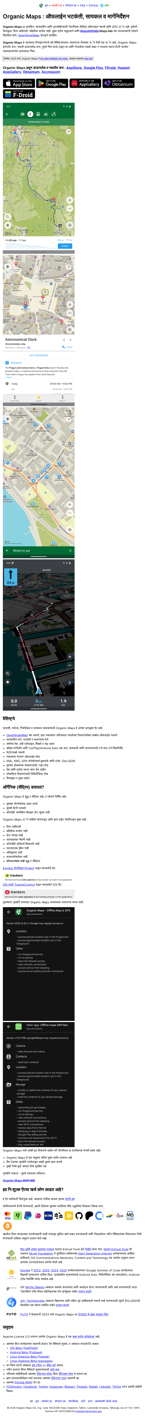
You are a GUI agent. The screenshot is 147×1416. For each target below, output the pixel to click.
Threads (81, 1386)
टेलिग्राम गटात (59, 1378)
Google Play (93, 68)
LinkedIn (105, 1386)
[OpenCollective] (99, 1219)
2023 (45, 1270)
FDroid (110, 68)
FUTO (24, 1314)
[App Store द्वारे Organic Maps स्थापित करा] (19, 87)
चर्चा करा (54, 1369)
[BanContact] (109, 1219)
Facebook (30, 1386)
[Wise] (17, 1219)
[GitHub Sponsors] (79, 1219)
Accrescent (51, 72)
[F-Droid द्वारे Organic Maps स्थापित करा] (19, 98)
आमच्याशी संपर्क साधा (106, 1401)
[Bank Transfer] (58, 1219)
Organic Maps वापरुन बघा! (19, 1180)
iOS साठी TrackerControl (19, 884)
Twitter (43, 1386)
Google (25, 1270)
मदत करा (88, 58)
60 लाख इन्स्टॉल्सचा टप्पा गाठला (54, 58)
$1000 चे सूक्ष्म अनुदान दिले (93, 1314)
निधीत (88, 1249)
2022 (37, 1270)
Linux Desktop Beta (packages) (31, 1361)
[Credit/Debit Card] (7, 1219)
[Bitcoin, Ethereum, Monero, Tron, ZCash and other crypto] (7, 1229)
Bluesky (70, 1386)
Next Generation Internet (95, 1253)
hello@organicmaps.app (88, 1411)
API (90, 1401)
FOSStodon (14, 1386)
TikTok (116, 1386)
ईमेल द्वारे (51, 1365)
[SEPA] (48, 1219)
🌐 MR (104, 5)
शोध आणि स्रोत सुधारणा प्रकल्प (37, 1249)
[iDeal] (38, 1219)
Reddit (93, 1386)
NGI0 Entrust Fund (116, 1249)
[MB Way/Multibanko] (130, 1219)
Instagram (56, 1386)
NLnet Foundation (41, 1253)
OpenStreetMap (28, 35)
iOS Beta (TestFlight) (24, 1348)
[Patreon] (89, 1219)
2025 (63, 1270)
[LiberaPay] (69, 1219)
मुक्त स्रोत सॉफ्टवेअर (83, 1336)
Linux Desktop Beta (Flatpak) (30, 1356)
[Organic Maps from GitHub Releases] (118, 87)
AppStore (74, 68)
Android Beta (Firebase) (26, 1352)
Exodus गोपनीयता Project (18, 868)
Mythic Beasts (34, 1287)
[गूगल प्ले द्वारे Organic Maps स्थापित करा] (52, 87)
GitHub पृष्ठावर (23, 1382)
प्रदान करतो (84, 1291)
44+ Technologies (32, 1301)
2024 (54, 1270)
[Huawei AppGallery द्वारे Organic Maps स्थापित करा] (85, 87)
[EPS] (120, 1219)
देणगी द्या (69, 1199)
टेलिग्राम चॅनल (44, 1374)
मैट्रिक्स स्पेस (66, 1374)
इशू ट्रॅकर (37, 1365)
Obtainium (31, 72)
